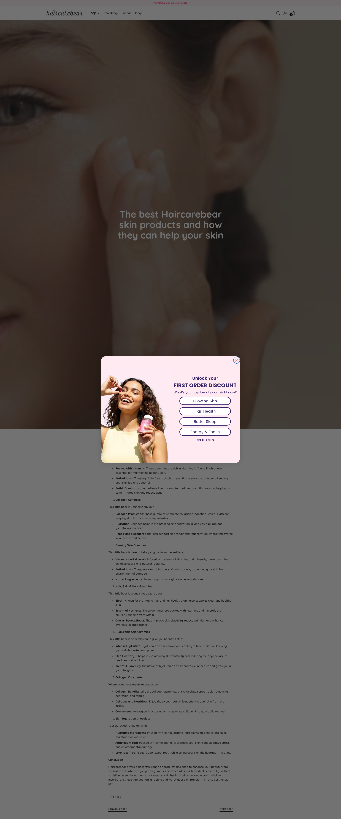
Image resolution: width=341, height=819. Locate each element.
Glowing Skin (205, 401)
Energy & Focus (205, 431)
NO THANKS (205, 440)
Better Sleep (205, 421)
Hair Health (205, 411)
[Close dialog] (236, 360)
